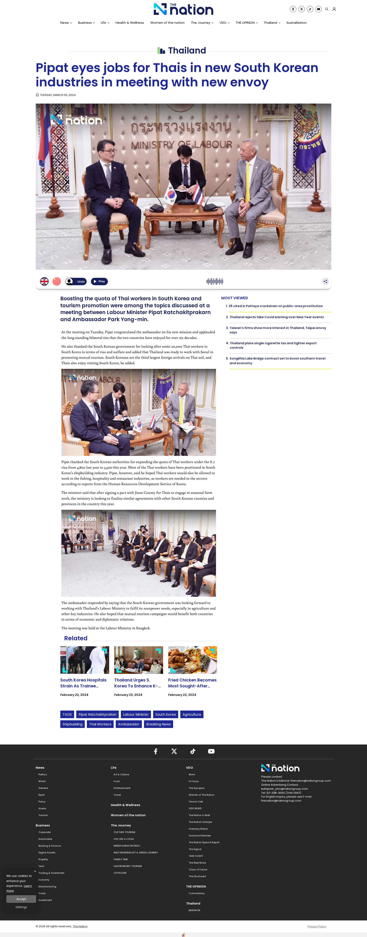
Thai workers (100, 724)
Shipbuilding (72, 724)
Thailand (270, 22)
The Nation (80, 926)
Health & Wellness (130, 22)
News (64, 22)
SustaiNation (297, 22)
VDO (223, 22)
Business (85, 22)
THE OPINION (245, 22)
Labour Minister (136, 714)
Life (103, 22)
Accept (21, 899)
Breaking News (158, 724)
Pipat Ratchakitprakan (97, 714)
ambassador (129, 724)
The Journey (200, 22)
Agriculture (192, 714)
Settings (21, 907)
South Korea (165, 714)
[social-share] (293, 9)
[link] (84, 675)
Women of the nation (167, 22)
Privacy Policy (317, 926)
